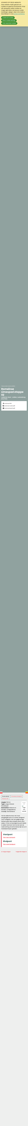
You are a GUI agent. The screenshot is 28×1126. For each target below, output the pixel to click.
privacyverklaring (19, 14)
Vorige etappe (6, 851)
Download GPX (8, 403)
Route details (5, 796)
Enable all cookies (7, 18)
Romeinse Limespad (16, 796)
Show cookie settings (8, 20)
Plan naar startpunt (9, 837)
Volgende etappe (21, 851)
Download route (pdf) (9, 405)
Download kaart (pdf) (9, 408)
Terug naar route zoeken (8, 386)
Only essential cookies (9, 23)
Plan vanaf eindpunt (9, 844)
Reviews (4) (5, 798)
